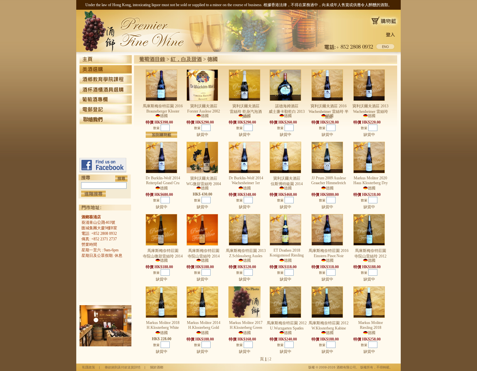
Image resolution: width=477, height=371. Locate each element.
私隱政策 (88, 367)
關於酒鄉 (156, 367)
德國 (212, 59)
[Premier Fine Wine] (103, 171)
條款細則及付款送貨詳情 (123, 367)
